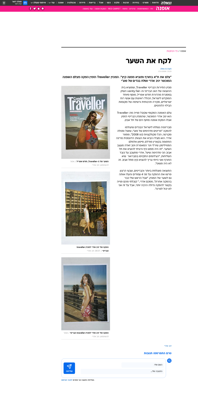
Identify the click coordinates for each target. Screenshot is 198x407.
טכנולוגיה (71, 3)
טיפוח (124, 9)
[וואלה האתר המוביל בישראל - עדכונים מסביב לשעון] (166, 2)
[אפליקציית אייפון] (38, 8)
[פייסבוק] (30, 8)
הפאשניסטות (143, 9)
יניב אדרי (167, 346)
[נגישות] (4, 3)
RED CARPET (114, 9)
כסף (109, 3)
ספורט (146, 3)
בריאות (92, 3)
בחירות (135, 3)
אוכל (101, 3)
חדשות (155, 3)
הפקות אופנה (100, 9)
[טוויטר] (34, 8)
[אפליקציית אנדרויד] (42, 8)
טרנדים (132, 9)
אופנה (61, 3)
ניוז (151, 9)
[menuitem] (154, 2)
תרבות (126, 3)
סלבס (116, 3)
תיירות (82, 3)
